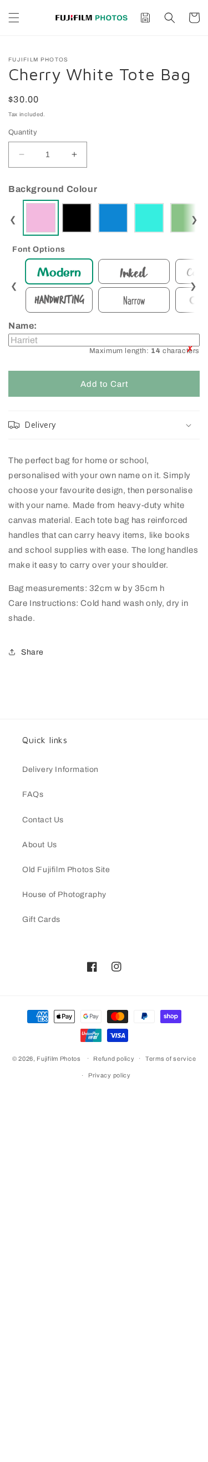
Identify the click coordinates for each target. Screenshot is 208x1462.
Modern (59, 272)
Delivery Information (60, 769)
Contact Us (43, 820)
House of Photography (64, 894)
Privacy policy (109, 1075)
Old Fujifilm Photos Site (66, 869)
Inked (134, 271)
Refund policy (113, 1058)
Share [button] (32, 652)
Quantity (22, 132)
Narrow (134, 300)
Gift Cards (41, 919)
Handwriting (59, 300)
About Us (39, 845)
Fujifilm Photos (59, 1058)
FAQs (32, 794)
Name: (104, 338)
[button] (14, 18)
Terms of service (170, 1058)
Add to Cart (104, 384)
